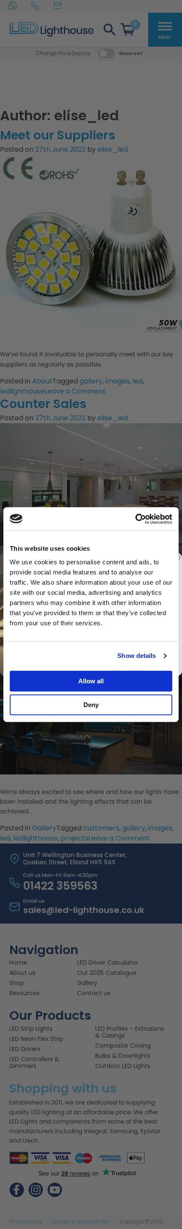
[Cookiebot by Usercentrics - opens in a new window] (135, 518)
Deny (91, 704)
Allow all (91, 681)
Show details (136, 655)
